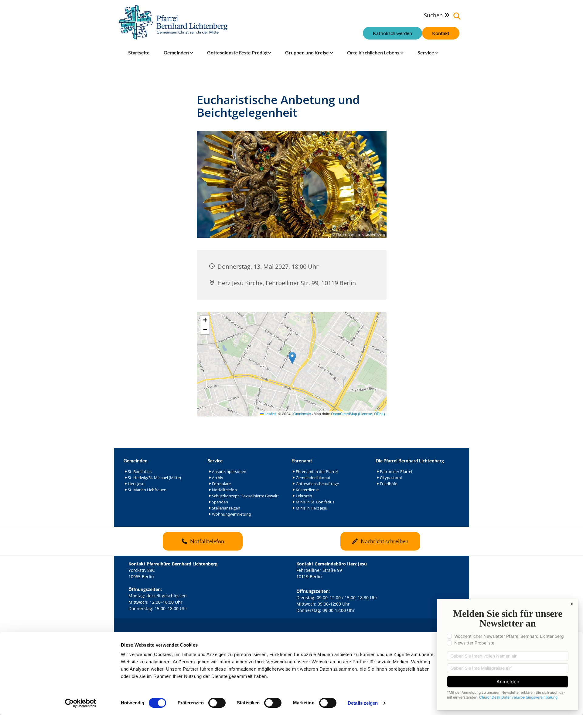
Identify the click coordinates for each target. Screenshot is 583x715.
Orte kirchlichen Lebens (373, 52)
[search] (457, 16)
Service (426, 52)
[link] (178, 52)
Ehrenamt (302, 460)
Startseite (139, 52)
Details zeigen (363, 703)
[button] (440, 33)
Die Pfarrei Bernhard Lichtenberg (410, 460)
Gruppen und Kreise (307, 52)
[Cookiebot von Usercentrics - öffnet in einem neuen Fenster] (80, 703)
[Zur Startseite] (173, 22)
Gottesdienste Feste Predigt (237, 52)
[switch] (217, 703)
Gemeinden (177, 52)
